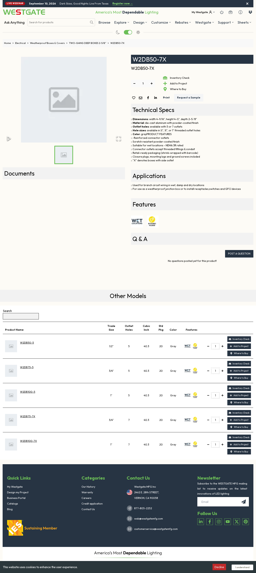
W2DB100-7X (28, 441)
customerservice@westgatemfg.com (154, 529)
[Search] (91, 22)
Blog (10, 509)
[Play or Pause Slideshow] (9, 138)
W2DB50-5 (27, 342)
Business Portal (16, 498)
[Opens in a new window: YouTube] (227, 521)
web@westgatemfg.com (148, 518)
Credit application (92, 503)
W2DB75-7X (27, 416)
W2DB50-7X (117, 42)
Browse (104, 22)
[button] (183, 22)
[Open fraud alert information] (240, 12)
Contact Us (88, 509)
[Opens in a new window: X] (236, 521)
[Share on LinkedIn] (156, 97)
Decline (219, 567)
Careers (86, 498)
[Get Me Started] (222, 12)
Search (7, 311)
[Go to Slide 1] (63, 155)
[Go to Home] (24, 12)
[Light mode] (138, 32)
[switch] (128, 32)
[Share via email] (141, 98)
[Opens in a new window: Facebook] (209, 521)
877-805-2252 (143, 508)
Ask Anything (14, 22)
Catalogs (12, 503)
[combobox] (58, 22)
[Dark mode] (118, 32)
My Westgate (15, 486)
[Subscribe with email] (243, 501)
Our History (88, 486)
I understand (242, 567)
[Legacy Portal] (231, 12)
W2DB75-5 (27, 367)
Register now (122, 3)
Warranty (87, 492)
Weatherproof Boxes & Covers (48, 42)
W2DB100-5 (27, 392)
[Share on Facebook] (149, 97)
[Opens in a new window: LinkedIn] (200, 521)
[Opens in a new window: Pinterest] (245, 521)
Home (9, 42)
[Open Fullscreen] (118, 138)
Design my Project (17, 492)
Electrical (21, 42)
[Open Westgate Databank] (250, 12)
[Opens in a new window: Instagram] (218, 521)
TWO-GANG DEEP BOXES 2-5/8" (89, 42)
